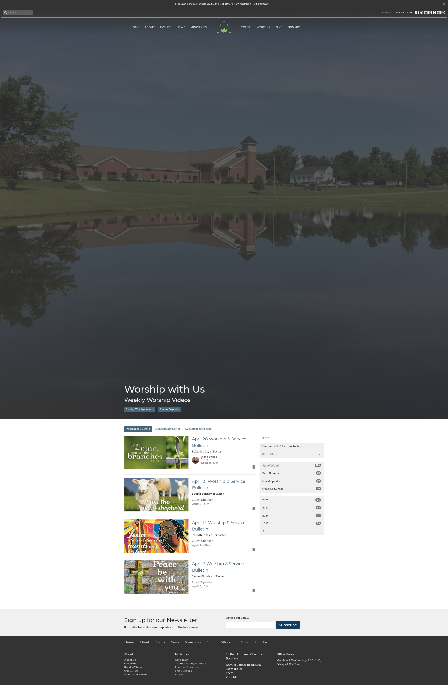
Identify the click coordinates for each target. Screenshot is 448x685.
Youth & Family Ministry (190, 663)
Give (279, 27)
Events (165, 27)
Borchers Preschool (187, 667)
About (150, 27)
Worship (264, 27)
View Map (232, 677)
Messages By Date (138, 428)
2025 (291, 508)
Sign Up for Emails (135, 674)
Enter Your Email (237, 617)
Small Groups (183, 670)
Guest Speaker (291, 481)
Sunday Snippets (169, 409)
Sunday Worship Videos (140, 409)
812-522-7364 (404, 12)
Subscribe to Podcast (198, 428)
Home (134, 27)
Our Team (130, 663)
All (264, 531)
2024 (291, 515)
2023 (291, 523)
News (181, 27)
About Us (130, 659)
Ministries (198, 27)
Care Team (181, 659)
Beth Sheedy (291, 473)
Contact (387, 12)
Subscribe (288, 625)
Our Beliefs (131, 670)
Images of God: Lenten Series (281, 446)
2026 (291, 500)
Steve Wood (291, 465)
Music (179, 674)
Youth (246, 27)
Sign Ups (294, 27)
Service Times (133, 667)
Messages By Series (167, 428)
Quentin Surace (291, 488)
